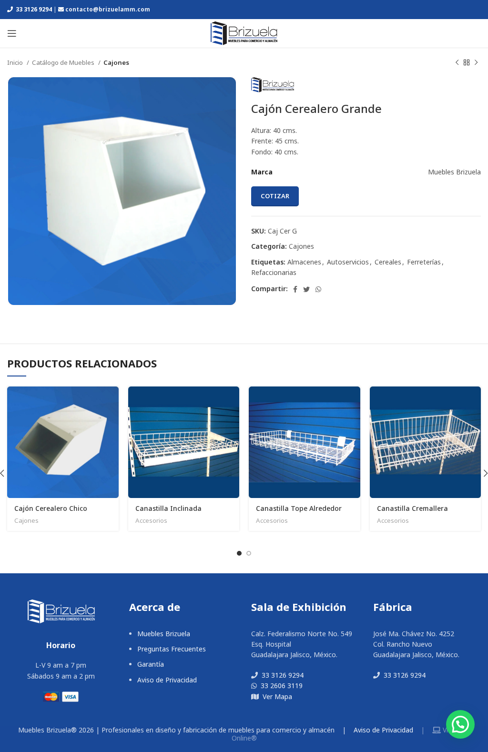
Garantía (150, 664)
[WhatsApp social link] (318, 289)
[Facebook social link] (295, 289)
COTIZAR (275, 196)
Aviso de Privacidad (167, 679)
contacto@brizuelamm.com (107, 9)
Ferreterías (424, 261)
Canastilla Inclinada (168, 508)
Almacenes (304, 261)
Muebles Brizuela (163, 633)
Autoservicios (348, 261)
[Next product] (476, 63)
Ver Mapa (276, 696)
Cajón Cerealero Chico (50, 508)
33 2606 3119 (281, 685)
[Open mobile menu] (11, 33)
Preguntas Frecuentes (171, 648)
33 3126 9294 (33, 9)
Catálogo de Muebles (64, 62)
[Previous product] (457, 63)
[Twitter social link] (306, 289)
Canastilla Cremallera (412, 508)
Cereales (388, 261)
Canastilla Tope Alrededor (299, 508)
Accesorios (151, 520)
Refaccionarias (273, 272)
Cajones (116, 62)
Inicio (15, 62)
